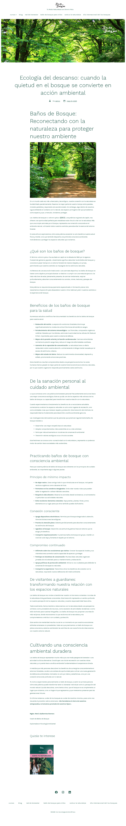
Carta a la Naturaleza (73, 15)
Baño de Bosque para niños (51, 15)
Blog (21, 15)
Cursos (12, 15)
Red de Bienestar (31, 15)
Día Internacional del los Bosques (96, 15)
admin (57, 101)
